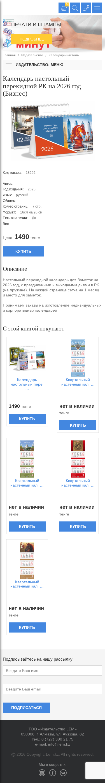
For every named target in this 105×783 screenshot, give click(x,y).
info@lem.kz (59, 744)
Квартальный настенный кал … (78, 382)
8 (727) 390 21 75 (57, 739)
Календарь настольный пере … (27, 384)
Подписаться (26, 707)
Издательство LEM (8, 8)
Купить (23, 251)
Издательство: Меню (39, 64)
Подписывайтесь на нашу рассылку (38, 659)
